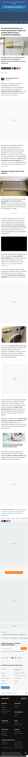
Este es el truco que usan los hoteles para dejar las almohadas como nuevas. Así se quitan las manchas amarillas (13, 445)
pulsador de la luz (19, 149)
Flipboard (17, 68)
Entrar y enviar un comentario (14, 572)
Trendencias (4, 731)
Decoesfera (3, 733)
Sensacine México (18, 744)
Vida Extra (16, 707)
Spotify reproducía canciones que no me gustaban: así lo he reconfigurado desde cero (14, 634)
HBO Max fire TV (14, 638)
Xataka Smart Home (5, 711)
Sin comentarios (6, 68)
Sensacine (16, 714)
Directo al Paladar (5, 722)
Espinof (16, 716)
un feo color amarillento (11, 95)
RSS (18, 657)
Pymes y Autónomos (18, 733)
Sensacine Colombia (18, 745)
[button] (12, 78)
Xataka (2, 705)
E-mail (20, 68)
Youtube (12, 657)
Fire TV (11, 21)
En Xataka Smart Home (7, 442)
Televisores (4, 669)
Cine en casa (4, 683)
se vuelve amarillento (13, 203)
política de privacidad (19, 651)
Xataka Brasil (4, 744)
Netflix (21, 21)
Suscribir (23, 648)
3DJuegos (16, 705)
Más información (21, 755)
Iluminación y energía (19, 673)
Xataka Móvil (4, 707)
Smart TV (3, 680)
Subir (23, 698)
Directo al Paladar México (6, 747)
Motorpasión (17, 722)
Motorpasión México (18, 747)
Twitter (15, 68)
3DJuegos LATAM (17, 742)
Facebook (12, 68)
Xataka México (4, 742)
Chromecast (5, 21)
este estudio (17, 218)
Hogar (13, 518)
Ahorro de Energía (5, 678)
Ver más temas (5, 687)
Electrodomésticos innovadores (18, 669)
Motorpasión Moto (18, 724)
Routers (16, 680)
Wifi (15, 683)
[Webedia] (5, 699)
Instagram (4, 265)
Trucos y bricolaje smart (19, 675)
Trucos (18, 518)
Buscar (26, 693)
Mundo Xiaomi (4, 713)
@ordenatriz (9, 263)
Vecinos (16, 21)
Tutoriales (8, 518)
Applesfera (3, 709)
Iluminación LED (18, 678)
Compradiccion (4, 735)
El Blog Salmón (17, 731)
